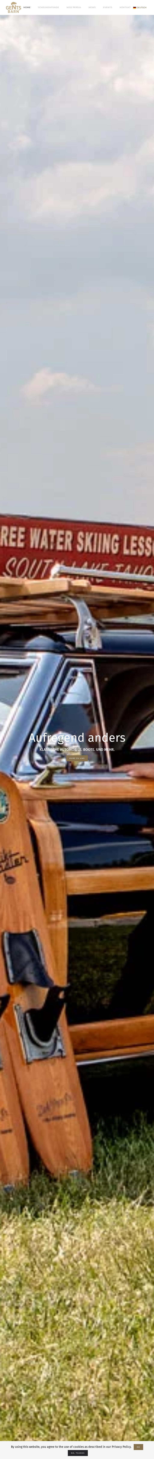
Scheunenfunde (48, 7)
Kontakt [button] (125, 7)
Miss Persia (74, 7)
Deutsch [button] (141, 7)
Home (27, 7)
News (92, 7)
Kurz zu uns (77, 758)
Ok (138, 1447)
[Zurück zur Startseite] (13, 7)
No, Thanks (78, 1453)
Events (107, 7)
